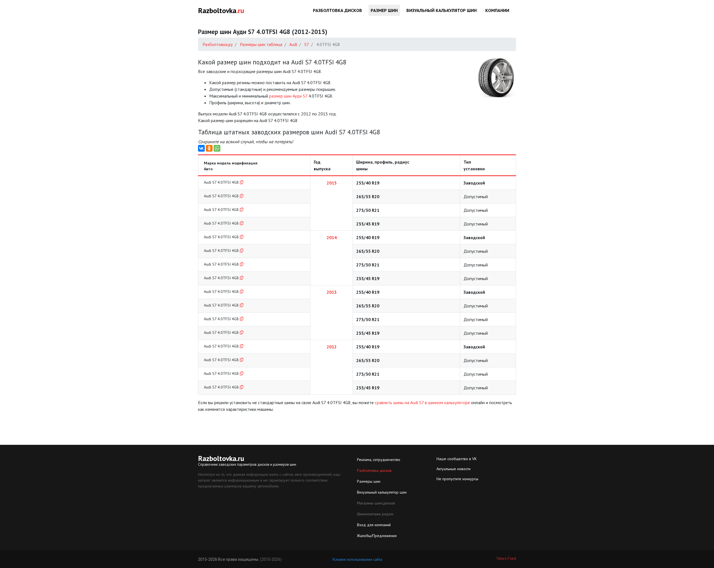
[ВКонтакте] (201, 148)
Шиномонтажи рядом (375, 513)
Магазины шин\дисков (376, 503)
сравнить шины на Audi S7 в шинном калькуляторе (422, 402)
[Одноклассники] (209, 148)
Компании (497, 10)
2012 (332, 346)
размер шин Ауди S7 (288, 96)
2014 (332, 237)
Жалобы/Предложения (377, 535)
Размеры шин (368, 481)
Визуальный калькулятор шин (441, 10)
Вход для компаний (374, 524)
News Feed (506, 558)
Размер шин (384, 10)
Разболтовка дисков (337, 10)
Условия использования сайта (357, 559)
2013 (332, 292)
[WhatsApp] (217, 148)
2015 (332, 183)
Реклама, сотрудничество (378, 459)
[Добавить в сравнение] (241, 182)
